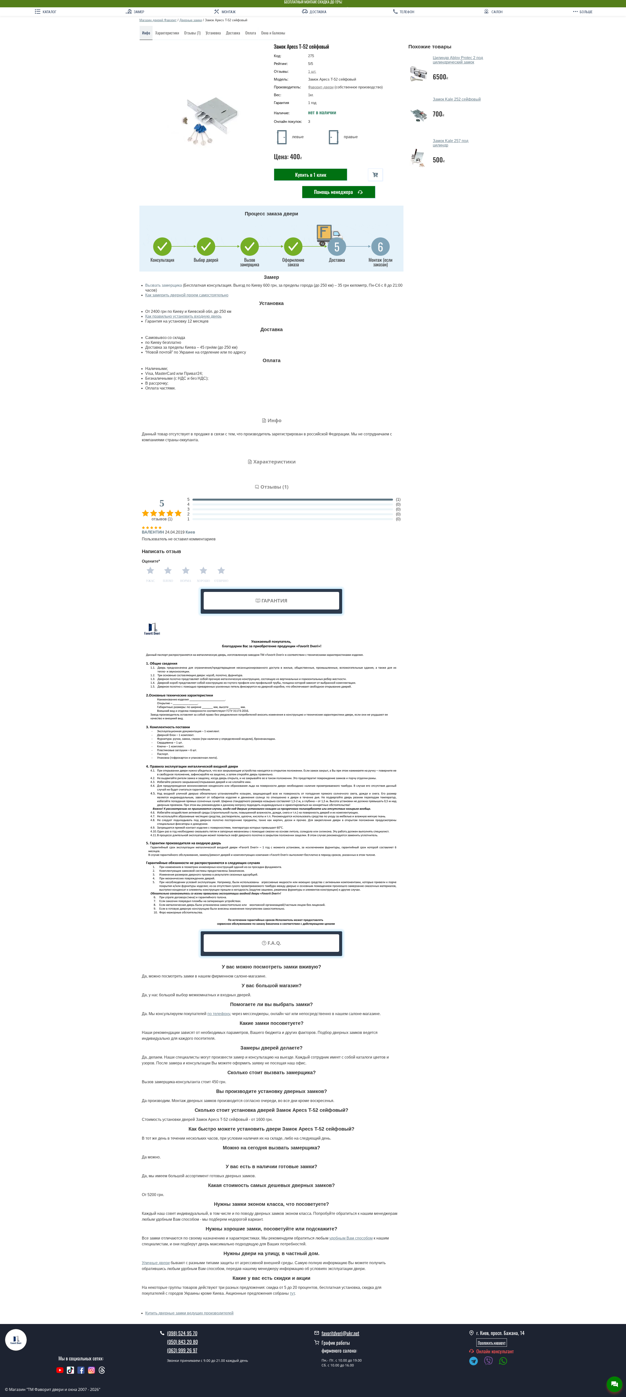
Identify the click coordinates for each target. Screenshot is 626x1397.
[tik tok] (70, 1372)
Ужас (150, 580)
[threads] (102, 1372)
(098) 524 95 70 (182, 1333)
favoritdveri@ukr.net (340, 1333)
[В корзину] (375, 174)
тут (292, 1293)
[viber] (491, 1361)
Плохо (168, 580)
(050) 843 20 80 (182, 1341)
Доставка (233, 33)
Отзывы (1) (192, 33)
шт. (312, 71)
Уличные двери (156, 1263)
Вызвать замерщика (163, 285)
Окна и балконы (273, 33)
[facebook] (81, 1372)
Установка (213, 33)
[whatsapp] (506, 1361)
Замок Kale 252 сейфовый (457, 99)
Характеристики (167, 33)
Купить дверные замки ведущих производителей (189, 1313)
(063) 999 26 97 (182, 1350)
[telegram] (476, 1361)
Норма (185, 580)
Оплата (250, 33)
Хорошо (203, 580)
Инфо (146, 33)
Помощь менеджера (334, 191)
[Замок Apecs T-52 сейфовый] (204, 115)
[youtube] (60, 1372)
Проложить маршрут (491, 1342)
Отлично (221, 580)
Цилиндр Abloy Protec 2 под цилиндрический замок (458, 60)
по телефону (218, 1014)
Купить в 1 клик (310, 174)
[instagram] (92, 1372)
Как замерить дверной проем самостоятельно (186, 295)
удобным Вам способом (351, 1238)
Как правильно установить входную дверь (183, 316)
